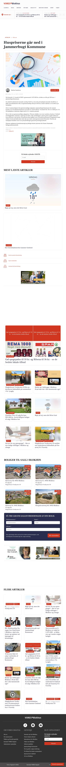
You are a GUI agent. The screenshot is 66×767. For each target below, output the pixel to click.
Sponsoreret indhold (30, 754)
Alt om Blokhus (28, 756)
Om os (5, 734)
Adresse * (8, 526)
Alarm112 (6, 7)
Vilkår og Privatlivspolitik (11, 739)
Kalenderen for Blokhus (30, 739)
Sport (51, 7)
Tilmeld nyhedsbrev (57, 764)
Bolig (12, 7)
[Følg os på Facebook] (25, 725)
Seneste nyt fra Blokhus (30, 734)
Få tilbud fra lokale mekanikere (33, 751)
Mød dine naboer (43, 7)
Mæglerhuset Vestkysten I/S (13, 484)
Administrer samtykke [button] (10, 744)
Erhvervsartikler (28, 744)
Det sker (26, 7)
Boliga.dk (11, 131)
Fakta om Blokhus (29, 741)
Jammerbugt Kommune (30, 746)
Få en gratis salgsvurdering (31, 749)
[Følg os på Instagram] (33, 725)
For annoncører (8, 737)
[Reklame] (33, 139)
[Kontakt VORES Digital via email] (41, 725)
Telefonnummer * (11, 519)
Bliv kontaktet (54, 535)
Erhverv (19, 7)
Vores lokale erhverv (29, 737)
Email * (36, 519)
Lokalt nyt (33, 7)
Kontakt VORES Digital (10, 741)
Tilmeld (33, 162)
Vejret (57, 7)
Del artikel (53, 90)
